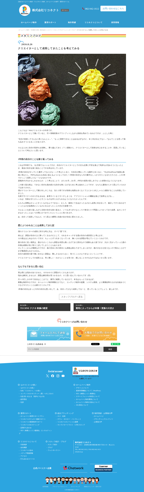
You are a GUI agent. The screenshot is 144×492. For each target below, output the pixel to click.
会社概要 (23, 447)
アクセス (23, 456)
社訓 (22, 402)
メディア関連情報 (26, 453)
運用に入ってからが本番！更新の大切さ (95, 307)
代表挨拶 (23, 444)
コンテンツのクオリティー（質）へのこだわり (37, 393)
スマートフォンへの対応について (88, 396)
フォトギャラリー (54, 450)
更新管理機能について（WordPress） (89, 391)
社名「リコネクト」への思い (30, 391)
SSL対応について (82, 405)
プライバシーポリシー (59, 486)
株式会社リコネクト (74, 489)
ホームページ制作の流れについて (88, 402)
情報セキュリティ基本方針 (92, 486)
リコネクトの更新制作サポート (31, 422)
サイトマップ (75, 486)
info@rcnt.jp (79, 452)
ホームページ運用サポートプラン (32, 416)
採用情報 (115, 22)
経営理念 (23, 399)
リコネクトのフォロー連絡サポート (33, 419)
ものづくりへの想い (28, 385)
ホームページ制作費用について (87, 399)
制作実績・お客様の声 (103, 413)
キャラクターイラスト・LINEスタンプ (71, 425)
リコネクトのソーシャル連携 (67, 422)
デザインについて (82, 388)
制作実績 (72, 22)
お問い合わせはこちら (113, 8)
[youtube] (63, 375)
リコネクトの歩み (26, 450)
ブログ (50, 447)
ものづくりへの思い (27, 388)
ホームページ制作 (29, 22)
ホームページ (99, 416)
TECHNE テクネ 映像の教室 (34, 307)
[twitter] (47, 375)
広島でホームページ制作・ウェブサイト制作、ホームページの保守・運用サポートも (43, 1)
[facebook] (52, 375)
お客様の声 (98, 422)
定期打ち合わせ (26, 428)
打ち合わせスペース (27, 459)
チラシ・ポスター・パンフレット (69, 419)
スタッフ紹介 (52, 444)
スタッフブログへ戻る (72, 297)
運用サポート (50, 22)
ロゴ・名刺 (61, 416)
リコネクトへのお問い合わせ (73, 322)
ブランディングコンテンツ (103, 419)
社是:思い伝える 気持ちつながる (32, 396)
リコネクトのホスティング (29, 425)
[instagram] (57, 375)
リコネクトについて (93, 22)
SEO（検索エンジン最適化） (86, 393)
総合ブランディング (65, 413)
